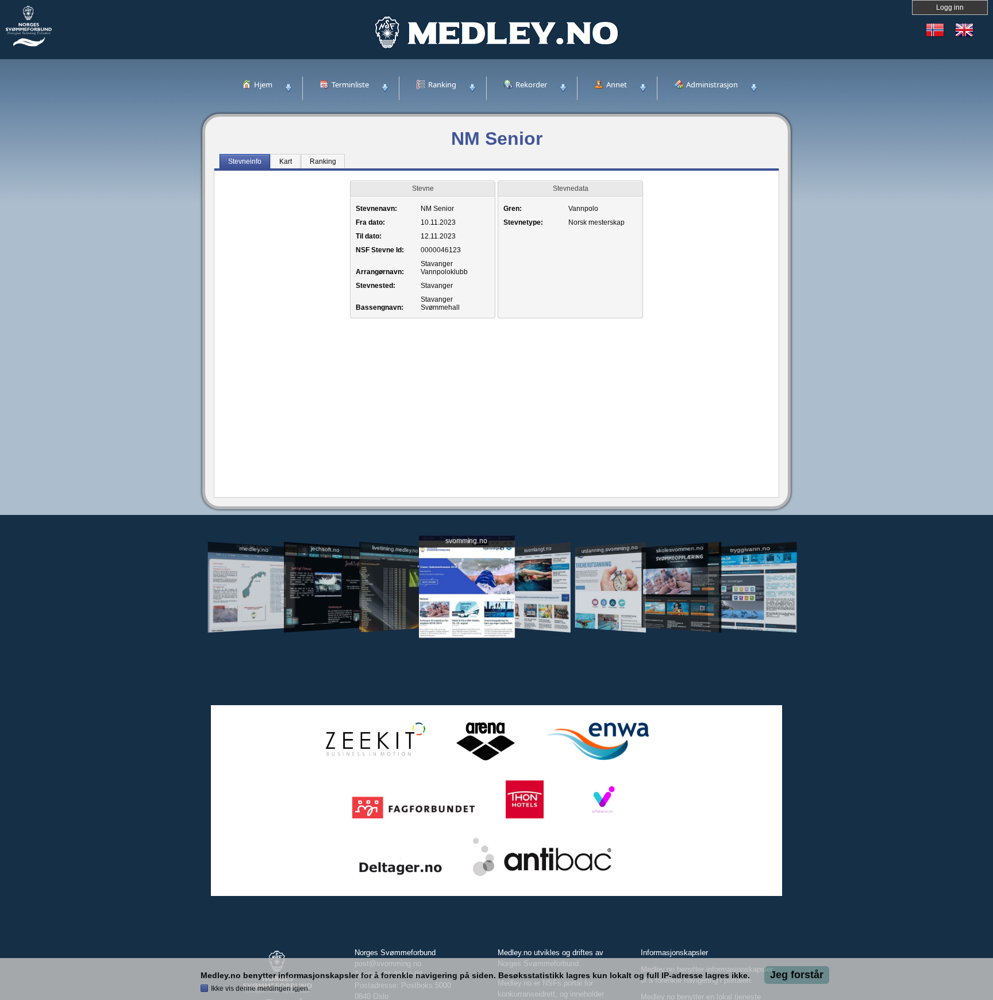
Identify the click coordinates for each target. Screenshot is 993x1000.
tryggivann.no (750, 549)
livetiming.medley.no (395, 549)
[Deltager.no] (400, 876)
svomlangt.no (538, 549)
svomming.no (466, 541)
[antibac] (542, 876)
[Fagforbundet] (413, 818)
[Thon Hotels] (524, 818)
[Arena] (485, 760)
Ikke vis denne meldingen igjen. (260, 988)
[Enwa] (597, 760)
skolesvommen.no (680, 548)
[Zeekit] (373, 760)
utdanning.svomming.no (610, 549)
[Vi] (602, 818)
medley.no (253, 549)
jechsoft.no (324, 549)
